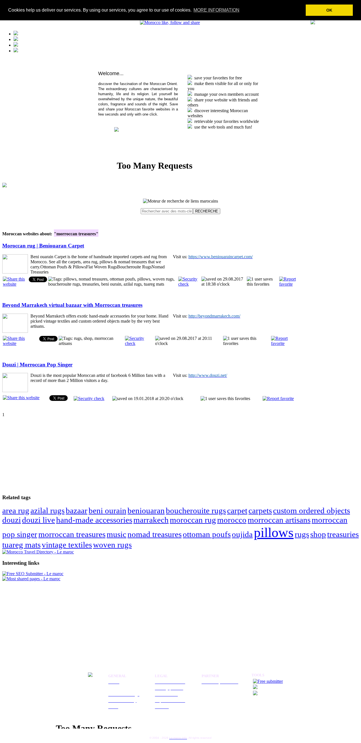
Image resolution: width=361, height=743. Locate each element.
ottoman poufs (207, 534)
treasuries (343, 534)
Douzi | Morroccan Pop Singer (37, 365)
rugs (302, 534)
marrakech (151, 519)
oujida (242, 534)
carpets (260, 510)
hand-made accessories (94, 519)
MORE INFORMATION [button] (216, 10)
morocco (231, 519)
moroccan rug (193, 519)
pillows (274, 532)
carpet (237, 510)
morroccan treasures (71, 534)
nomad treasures (154, 534)
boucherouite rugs (196, 510)
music (116, 534)
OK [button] (329, 10)
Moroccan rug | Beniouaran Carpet (43, 246)
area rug (15, 510)
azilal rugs (47, 510)
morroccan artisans (279, 519)
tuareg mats (21, 544)
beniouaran (146, 510)
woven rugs (112, 544)
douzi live (38, 519)
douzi (11, 519)
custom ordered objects (311, 510)
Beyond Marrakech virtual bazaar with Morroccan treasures (72, 305)
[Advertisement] (37, 452)
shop (318, 534)
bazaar (76, 510)
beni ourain (107, 510)
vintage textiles (67, 544)
